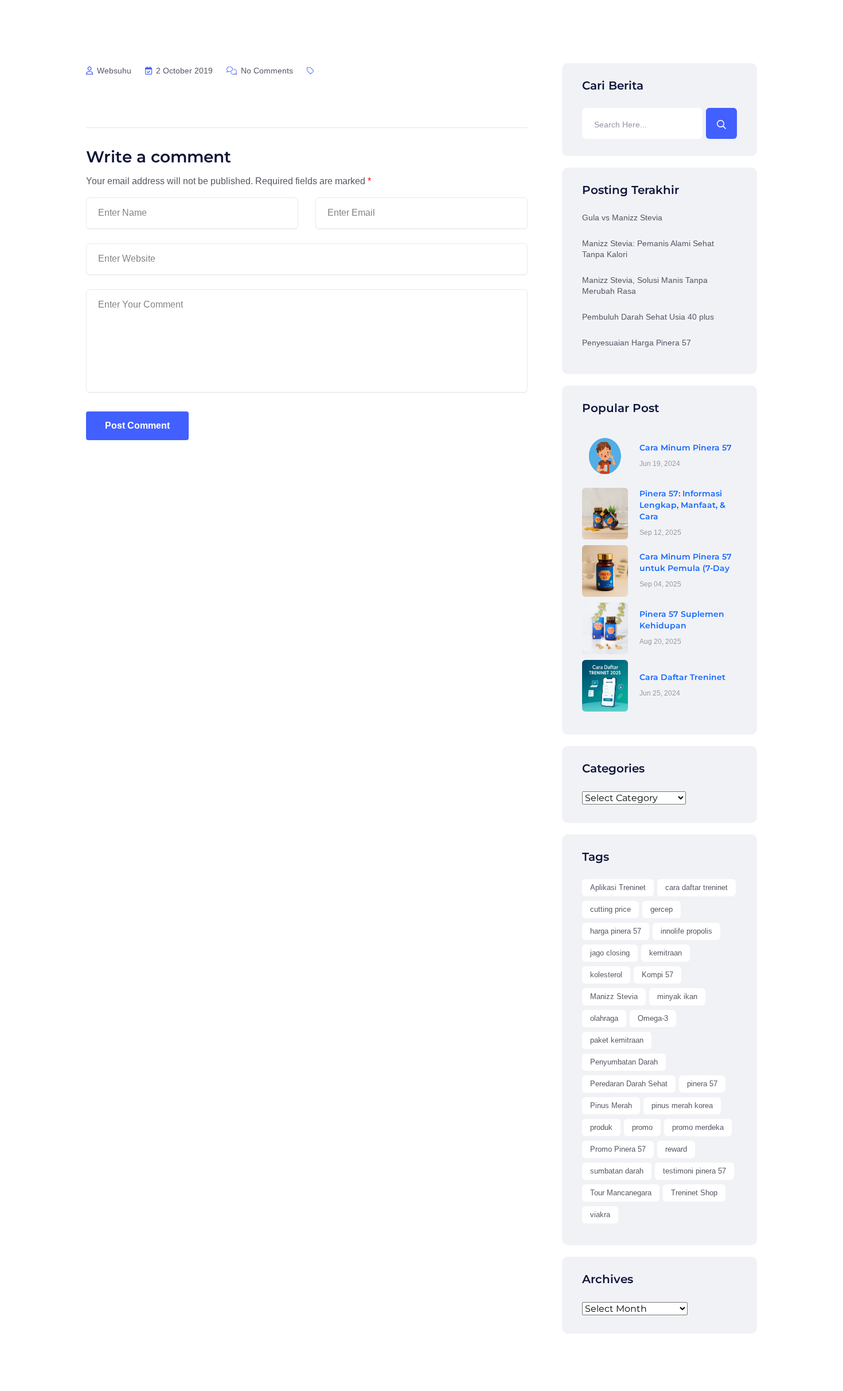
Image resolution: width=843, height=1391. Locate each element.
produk (601, 1127)
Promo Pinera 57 (618, 1149)
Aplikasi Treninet (618, 887)
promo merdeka (698, 1127)
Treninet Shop (694, 1192)
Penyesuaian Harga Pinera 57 (636, 342)
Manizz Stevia (614, 996)
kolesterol (606, 974)
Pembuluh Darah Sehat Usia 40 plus (648, 316)
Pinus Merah (611, 1105)
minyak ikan (677, 996)
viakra (600, 1214)
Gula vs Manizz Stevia (622, 217)
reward (676, 1149)
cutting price (610, 909)
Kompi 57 (657, 974)
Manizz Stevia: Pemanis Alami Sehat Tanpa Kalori (648, 249)
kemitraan (665, 953)
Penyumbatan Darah (624, 1062)
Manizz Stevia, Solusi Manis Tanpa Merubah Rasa (645, 285)
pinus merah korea (682, 1105)
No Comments (266, 70)
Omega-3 (653, 1018)
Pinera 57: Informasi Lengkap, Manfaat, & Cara (682, 505)
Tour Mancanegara (620, 1192)
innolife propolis (686, 931)
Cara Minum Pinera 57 (685, 447)
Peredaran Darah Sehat (629, 1083)
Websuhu (113, 70)
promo (642, 1127)
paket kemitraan (616, 1040)
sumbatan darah (616, 1171)
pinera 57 (702, 1083)
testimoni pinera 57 (694, 1171)
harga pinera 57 (615, 931)
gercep (661, 909)
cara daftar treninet (696, 887)
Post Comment (137, 425)
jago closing (610, 953)
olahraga (604, 1018)
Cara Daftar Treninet (682, 677)
